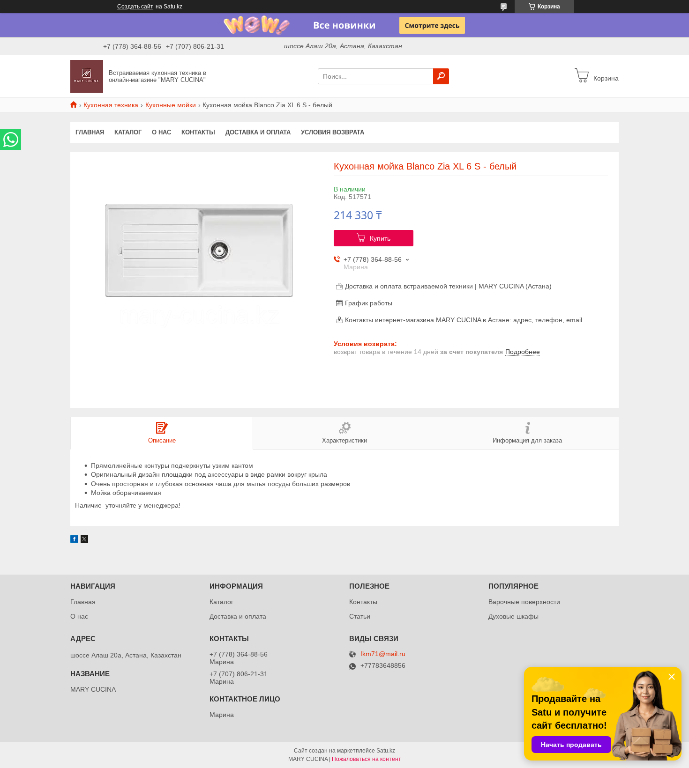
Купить (380, 238)
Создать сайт (135, 6)
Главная (89, 132)
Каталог (128, 132)
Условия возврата (332, 132)
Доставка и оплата (258, 132)
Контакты (198, 132)
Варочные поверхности (524, 602)
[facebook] (74, 540)
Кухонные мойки (170, 105)
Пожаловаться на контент (366, 759)
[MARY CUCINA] (86, 76)
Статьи (359, 616)
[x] (84, 540)
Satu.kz (385, 750)
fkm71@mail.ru (382, 653)
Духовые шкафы (513, 616)
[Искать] (441, 76)
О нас (161, 132)
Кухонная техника (110, 105)
